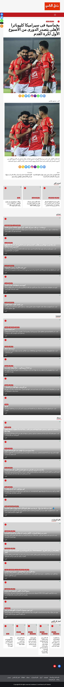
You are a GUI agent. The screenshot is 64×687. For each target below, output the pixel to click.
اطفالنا (23, 677)
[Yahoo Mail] (35, 96)
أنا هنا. (6, 406)
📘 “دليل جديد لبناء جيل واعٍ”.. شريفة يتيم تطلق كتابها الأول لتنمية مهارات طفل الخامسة (29, 508)
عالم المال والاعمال (8, 225)
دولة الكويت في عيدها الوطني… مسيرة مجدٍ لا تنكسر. (20, 572)
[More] (19, 96)
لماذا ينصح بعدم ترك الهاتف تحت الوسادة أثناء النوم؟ (19, 450)
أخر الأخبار (51, 21)
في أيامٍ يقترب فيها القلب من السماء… (15, 387)
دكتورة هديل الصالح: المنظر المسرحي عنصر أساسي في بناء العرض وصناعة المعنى (52, 203)
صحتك (6, 427)
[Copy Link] (23, 96)
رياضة (48, 21)
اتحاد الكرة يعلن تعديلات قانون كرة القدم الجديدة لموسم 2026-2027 (33, 203)
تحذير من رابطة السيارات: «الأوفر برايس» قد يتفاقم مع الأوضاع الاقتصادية (26, 533)
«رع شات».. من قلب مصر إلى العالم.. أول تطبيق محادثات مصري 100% (25, 227)
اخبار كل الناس (51, 197)
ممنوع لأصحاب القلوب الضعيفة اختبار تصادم (17, 591)
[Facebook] (44, 96)
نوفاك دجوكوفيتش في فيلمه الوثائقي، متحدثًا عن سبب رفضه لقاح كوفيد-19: (13, 203)
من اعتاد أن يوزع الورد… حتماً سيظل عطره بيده (18, 368)
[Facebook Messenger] (26, 96)
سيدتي (14, 225)
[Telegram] (29, 96)
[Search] (59, 14)
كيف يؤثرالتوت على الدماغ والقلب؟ (15, 489)
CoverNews (40, 684)
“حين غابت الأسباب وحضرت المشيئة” (15, 268)
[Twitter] (41, 96)
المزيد (6, 234)
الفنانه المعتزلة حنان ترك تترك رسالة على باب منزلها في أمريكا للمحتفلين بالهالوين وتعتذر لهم (19, 174)
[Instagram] (32, 96)
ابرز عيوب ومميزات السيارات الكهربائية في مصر (18, 610)
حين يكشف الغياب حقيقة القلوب (14, 304)
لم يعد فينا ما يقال (9, 349)
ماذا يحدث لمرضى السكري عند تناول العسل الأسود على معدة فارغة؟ (24, 470)
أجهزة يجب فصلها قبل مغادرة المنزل (15, 285)
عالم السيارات (7, 531)
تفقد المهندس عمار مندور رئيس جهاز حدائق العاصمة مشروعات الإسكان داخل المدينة (46, 174)
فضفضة (6, 327)
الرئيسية (51, 679)
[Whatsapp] (38, 96)
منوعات (6, 569)
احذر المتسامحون (10, 329)
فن (54, 679)
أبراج (41, 677)
